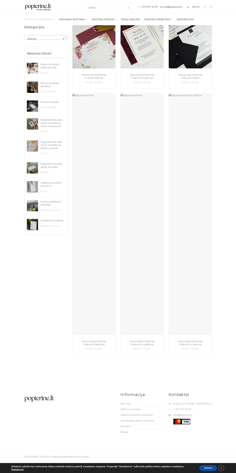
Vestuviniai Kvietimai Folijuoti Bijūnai (94, 76)
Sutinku (208, 467)
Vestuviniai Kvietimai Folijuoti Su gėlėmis (142, 343)
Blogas (124, 432)
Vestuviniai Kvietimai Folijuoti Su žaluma (190, 343)
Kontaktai (125, 426)
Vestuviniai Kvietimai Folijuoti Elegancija (142, 76)
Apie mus (125, 403)
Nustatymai (17, 469)
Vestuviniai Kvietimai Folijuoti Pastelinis (94, 343)
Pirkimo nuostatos (130, 409)
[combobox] (45, 37)
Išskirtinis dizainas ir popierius (136, 414)
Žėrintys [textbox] (45, 38)
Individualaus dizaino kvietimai (137, 420)
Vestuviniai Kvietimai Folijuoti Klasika (190, 76)
